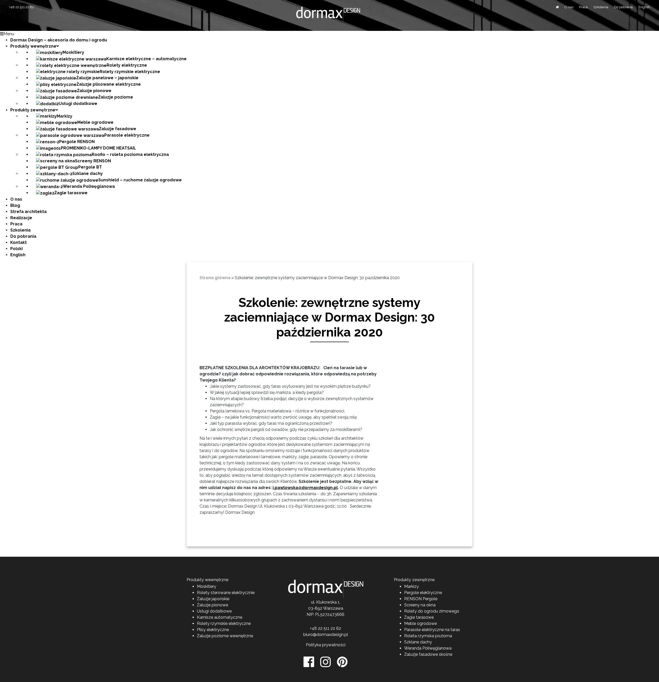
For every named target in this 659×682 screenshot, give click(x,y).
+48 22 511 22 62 (21, 7)
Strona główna (215, 277)
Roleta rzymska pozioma (428, 635)
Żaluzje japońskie (213, 598)
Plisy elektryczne (213, 629)
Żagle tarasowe (419, 617)
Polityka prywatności (325, 644)
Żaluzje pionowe (212, 605)
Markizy (411, 586)
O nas (569, 7)
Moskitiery (206, 586)
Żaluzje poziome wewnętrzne (225, 635)
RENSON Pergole (420, 598)
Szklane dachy (418, 642)
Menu (9, 33)
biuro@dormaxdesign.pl (325, 634)
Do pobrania (623, 7)
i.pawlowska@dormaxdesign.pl (305, 487)
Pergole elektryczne (423, 592)
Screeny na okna (420, 605)
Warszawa (333, 608)
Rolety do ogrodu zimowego (431, 611)
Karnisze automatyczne (219, 617)
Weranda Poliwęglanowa (428, 648)
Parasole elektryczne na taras (432, 629)
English (644, 7)
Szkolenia (600, 7)
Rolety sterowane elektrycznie (226, 592)
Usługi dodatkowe (214, 611)
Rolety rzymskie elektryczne (224, 623)
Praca (583, 7)
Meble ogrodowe (420, 623)
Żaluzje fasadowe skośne (428, 654)
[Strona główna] (557, 7)
